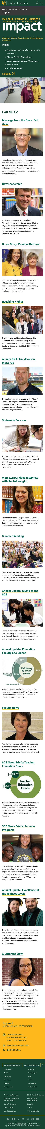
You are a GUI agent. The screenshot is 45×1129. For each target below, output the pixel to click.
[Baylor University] (14, 3)
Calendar (7, 1083)
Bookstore (7, 1080)
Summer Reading (13, 536)
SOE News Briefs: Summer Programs (18, 828)
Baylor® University (20, 1123)
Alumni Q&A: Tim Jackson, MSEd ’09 (19, 360)
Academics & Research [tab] (33, 1065)
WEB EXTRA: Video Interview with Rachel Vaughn (20, 479)
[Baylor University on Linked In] (27, 1120)
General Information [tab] (12, 1065)
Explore (6, 73)
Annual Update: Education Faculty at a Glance (18, 651)
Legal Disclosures (10, 1111)
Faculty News (10, 707)
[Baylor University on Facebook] (13, 1120)
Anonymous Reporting (11, 1095)
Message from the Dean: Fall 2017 (20, 121)
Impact (6, 12)
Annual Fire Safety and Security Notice (11, 1099)
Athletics (7, 1073)
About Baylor (8, 1069)
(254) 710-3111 (14, 1049)
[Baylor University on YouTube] (37, 1120)
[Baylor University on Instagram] (17, 1120)
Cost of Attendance (10, 1104)
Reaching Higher (12, 301)
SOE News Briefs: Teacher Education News (18, 764)
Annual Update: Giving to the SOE (20, 592)
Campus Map (8, 1087)
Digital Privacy (8, 1107)
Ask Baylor (7, 1076)
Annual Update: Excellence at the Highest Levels (20, 891)
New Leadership (12, 184)
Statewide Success (14, 420)
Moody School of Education (14, 9)
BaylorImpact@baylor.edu (18, 1045)
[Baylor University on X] (22, 1120)
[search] (36, 3)
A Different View (12, 954)
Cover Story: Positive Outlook (20, 244)
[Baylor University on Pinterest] (32, 1120)
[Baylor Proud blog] (8, 1120)
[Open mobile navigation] (42, 3)
